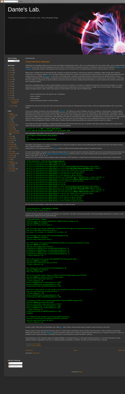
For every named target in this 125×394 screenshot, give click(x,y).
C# (10, 119)
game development (14, 133)
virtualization (38, 345)
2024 (11, 72)
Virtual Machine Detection (37, 61)
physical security (13, 148)
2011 (11, 97)
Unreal (11, 167)
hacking (33, 345)
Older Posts (121, 350)
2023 (11, 75)
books (10, 117)
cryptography (12, 125)
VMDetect (49, 332)
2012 (11, 95)
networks (11, 144)
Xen (122, 67)
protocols (11, 155)
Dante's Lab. (24, 9)
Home (75, 350)
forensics (11, 129)
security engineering (12, 162)
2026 (11, 68)
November (14, 99)
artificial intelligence (12, 114)
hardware (11, 140)
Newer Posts (29, 350)
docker (11, 127)
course (11, 123)
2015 (11, 88)
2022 (11, 77)
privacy (11, 151)
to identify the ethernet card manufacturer (57, 153)
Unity (10, 165)
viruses (11, 171)
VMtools (63, 111)
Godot (10, 136)
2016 (11, 86)
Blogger (80, 371)
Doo (61, 327)
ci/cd (10, 121)
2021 (11, 79)
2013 (11, 93)
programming (12, 153)
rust (10, 159)
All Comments (14, 366)
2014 (11, 91)
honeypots (47, 76)
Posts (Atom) (36, 353)
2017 (11, 84)
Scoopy (56, 148)
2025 (11, 70)
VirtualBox (28, 69)
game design (12, 131)
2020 (11, 81)
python (11, 157)
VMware (117, 67)
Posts (11, 363)
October (13, 106)
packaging (12, 146)
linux (10, 142)
